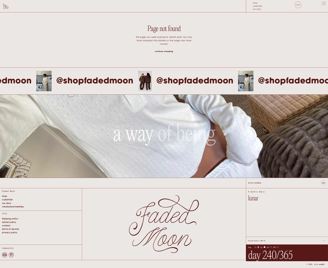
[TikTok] (11, 255)
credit (321, 264)
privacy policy (9, 233)
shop (255, 3)
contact (6, 226)
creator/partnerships (13, 207)
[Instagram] (4, 255)
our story (257, 9)
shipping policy (10, 219)
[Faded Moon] (5, 6)
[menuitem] (257, 3)
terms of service (10, 229)
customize (257, 6)
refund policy (9, 222)
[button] (324, 4)
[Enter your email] (323, 183)
